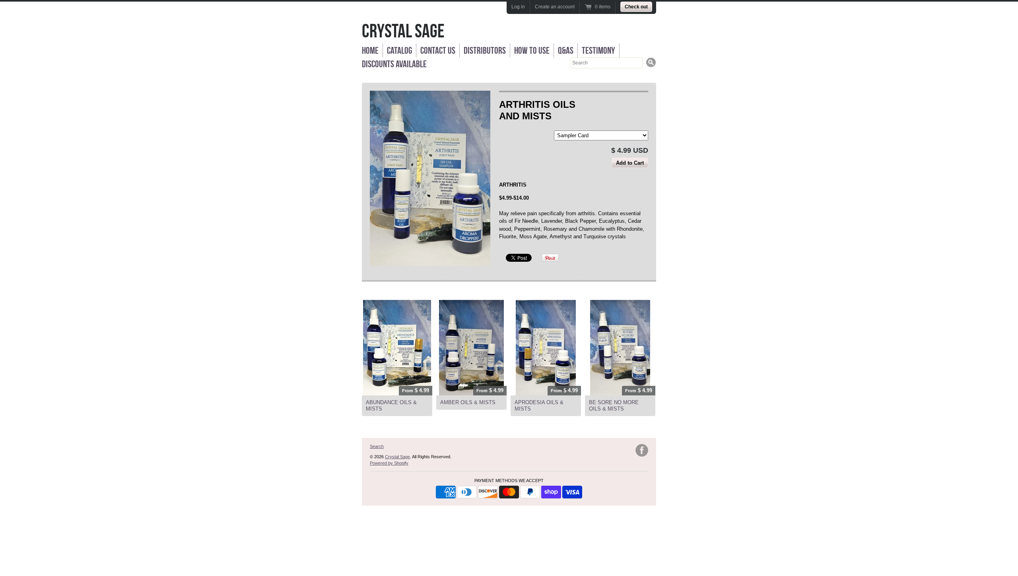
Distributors (485, 50)
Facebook (641, 450)
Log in (518, 7)
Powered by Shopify (389, 463)
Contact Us (437, 50)
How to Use (532, 50)
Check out (636, 7)
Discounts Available (394, 64)
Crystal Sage (403, 30)
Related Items (384, 291)
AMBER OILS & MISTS (467, 402)
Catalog (399, 50)
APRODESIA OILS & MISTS (539, 405)
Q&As (565, 50)
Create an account (555, 7)
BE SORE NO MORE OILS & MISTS (614, 405)
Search (377, 446)
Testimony (598, 50)
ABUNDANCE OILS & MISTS (391, 405)
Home (370, 50)
